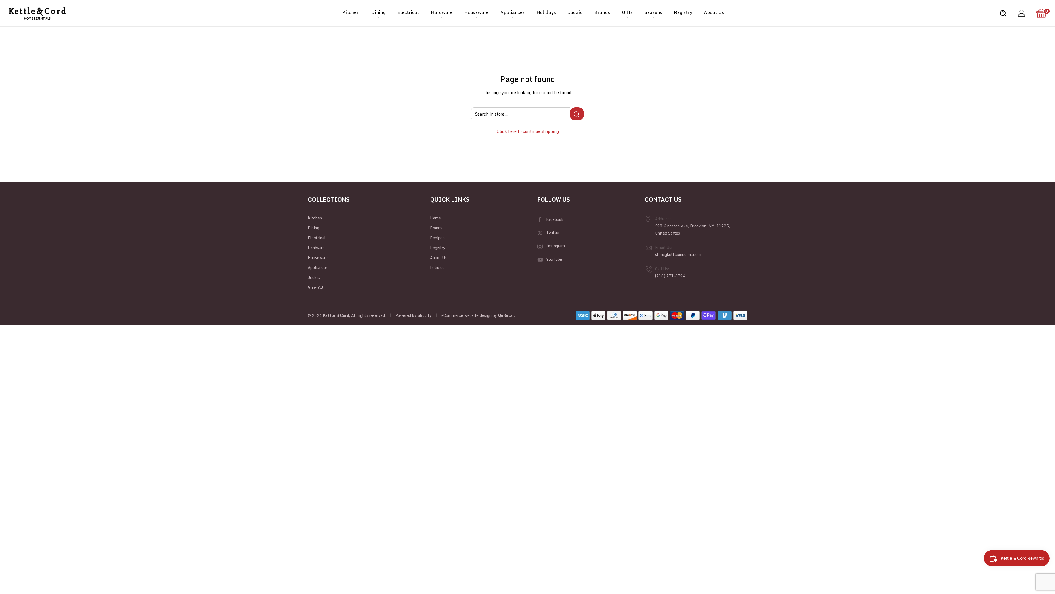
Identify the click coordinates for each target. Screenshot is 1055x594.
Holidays (546, 12)
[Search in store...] (577, 113)
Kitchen (350, 12)
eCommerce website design (466, 315)
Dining (378, 12)
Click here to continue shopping (527, 131)
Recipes (437, 238)
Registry (683, 12)
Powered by (406, 315)
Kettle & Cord (336, 315)
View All (315, 287)
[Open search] (1003, 13)
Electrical (408, 12)
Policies (437, 267)
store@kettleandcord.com (678, 254)
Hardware (441, 12)
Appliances (512, 12)
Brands (602, 12)
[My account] (1021, 13)
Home (435, 218)
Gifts (627, 12)
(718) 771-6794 (670, 276)
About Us (714, 12)
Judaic (575, 12)
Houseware (476, 12)
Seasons (653, 12)
